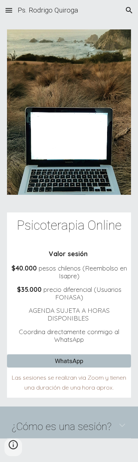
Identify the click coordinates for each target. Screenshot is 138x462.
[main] (69, 225)
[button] (9, 10)
